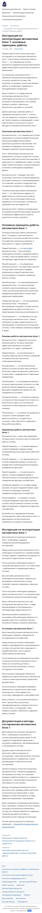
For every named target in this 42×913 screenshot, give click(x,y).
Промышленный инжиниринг (14, 16)
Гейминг (27, 895)
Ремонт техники (29, 9)
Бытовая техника (8, 902)
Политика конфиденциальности (14, 878)
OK (29, 910)
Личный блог (14, 26)
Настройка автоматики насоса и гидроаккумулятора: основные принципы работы (19, 852)
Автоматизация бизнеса (11, 9)
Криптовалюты (7, 898)
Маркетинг (6, 13)
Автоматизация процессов (23, 13)
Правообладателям (9, 882)
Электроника (20, 898)
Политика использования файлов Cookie (17, 875)
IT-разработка (22, 902)
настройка (28, 248)
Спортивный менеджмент (12, 19)
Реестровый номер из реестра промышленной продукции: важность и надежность (18, 839)
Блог (3, 866)
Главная (5, 26)
